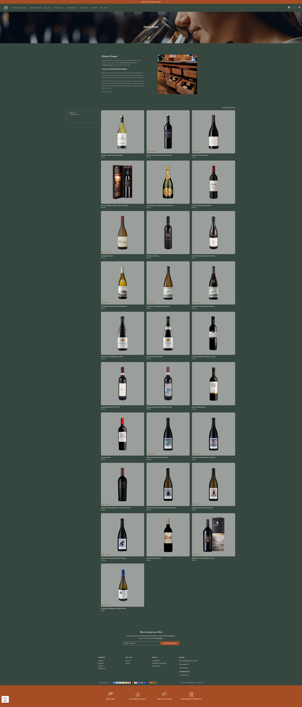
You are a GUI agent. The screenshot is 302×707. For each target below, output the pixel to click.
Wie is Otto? (103, 7)
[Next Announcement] (167, 2)
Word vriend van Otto (170, 643)
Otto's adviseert (70, 7)
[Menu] (8, 697)
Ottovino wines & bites (18, 7)
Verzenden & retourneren (159, 663)
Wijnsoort (101, 663)
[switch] (5, 701)
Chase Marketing (190, 682)
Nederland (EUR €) (104, 682)
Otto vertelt (93, 7)
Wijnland (100, 660)
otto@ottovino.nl (185, 671)
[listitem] (151, 2)
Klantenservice (156, 666)
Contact (127, 663)
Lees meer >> (159, 638)
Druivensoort (102, 668)
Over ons (127, 660)
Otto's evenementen (35, 7)
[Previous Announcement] (135, 2)
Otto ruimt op (84, 7)
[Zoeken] (295, 7)
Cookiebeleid (156, 660)
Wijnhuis (100, 666)
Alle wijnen (47, 7)
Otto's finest (58, 7)
